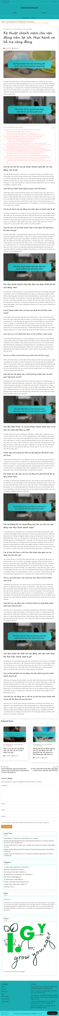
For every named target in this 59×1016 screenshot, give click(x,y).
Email (3, 810)
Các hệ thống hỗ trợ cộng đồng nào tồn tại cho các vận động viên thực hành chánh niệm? (27, 150)
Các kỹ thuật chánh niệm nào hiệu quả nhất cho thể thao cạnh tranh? (22, 138)
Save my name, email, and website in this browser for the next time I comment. (26, 822)
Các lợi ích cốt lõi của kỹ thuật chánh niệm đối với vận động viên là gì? (22, 129)
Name (3, 803)
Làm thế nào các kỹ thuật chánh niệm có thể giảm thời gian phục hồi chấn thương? (25, 135)
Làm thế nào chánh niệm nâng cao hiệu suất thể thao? (18, 131)
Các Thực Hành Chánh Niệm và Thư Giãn (15, 867)
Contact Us (25, 17)
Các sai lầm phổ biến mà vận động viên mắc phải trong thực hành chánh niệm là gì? (25, 159)
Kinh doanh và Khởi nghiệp (11, 877)
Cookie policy (5, 1001)
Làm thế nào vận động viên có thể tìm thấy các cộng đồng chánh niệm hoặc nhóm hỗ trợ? (27, 155)
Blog (2, 994)
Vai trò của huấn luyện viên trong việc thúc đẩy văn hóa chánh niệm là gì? (23, 153)
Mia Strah (15, 48)
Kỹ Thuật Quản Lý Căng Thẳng (12, 879)
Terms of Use (5, 999)
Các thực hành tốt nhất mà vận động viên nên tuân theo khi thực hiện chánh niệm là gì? (27, 157)
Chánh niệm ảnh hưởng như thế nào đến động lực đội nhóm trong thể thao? (23, 146)
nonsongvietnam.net (29, 7)
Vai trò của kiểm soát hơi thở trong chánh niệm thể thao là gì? (20, 141)
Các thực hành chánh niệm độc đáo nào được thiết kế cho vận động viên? (23, 136)
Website (3, 816)
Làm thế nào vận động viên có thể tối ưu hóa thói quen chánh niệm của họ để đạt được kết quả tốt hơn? (29, 161)
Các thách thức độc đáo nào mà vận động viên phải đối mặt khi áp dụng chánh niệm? (26, 148)
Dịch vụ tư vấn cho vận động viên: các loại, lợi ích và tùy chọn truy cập (13, 750)
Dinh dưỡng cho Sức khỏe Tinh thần (14, 872)
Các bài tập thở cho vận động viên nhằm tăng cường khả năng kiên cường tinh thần (44, 987)
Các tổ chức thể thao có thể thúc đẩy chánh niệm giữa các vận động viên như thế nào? (26, 152)
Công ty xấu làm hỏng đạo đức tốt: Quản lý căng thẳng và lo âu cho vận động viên (43, 1002)
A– (7, 1)
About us (3, 989)
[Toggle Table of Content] (52, 127)
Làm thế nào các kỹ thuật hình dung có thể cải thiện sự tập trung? (21, 140)
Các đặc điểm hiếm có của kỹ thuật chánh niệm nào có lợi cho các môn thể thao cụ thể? (27, 145)
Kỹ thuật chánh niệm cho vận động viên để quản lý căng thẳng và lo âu (43, 1006)
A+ (3, 1)
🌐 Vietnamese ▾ (52, 1013)
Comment (4, 785)
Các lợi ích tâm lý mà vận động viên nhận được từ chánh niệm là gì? (21, 133)
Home (15, 12)
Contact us (4, 991)
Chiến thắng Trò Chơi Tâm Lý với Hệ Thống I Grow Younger (21, 838)
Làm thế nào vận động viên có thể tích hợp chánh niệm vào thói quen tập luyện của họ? (26, 143)
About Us (34, 17)
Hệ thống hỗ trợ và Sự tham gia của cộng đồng (17, 29)
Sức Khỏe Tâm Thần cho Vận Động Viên (15, 882)
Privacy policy (5, 996)
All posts (44, 12)
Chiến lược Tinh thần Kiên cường (13, 869)
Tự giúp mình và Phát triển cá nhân (14, 884)
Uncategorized (8, 886)
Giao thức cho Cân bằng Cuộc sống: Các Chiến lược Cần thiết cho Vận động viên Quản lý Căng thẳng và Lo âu (44, 997)
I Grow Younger (20, 971)
